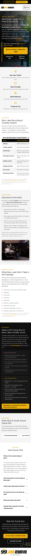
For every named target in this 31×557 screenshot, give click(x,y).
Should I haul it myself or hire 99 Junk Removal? (14, 507)
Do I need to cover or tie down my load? (14, 493)
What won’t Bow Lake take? (12, 500)
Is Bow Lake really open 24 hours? (14, 486)
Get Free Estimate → (22, 1)
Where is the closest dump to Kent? (13, 457)
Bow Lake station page (11, 180)
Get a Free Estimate (22, 57)
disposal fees (22, 180)
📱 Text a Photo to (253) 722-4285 (15, 51)
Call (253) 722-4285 (9, 1)
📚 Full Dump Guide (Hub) (10, 435)
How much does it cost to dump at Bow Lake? (14, 479)
